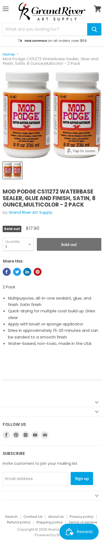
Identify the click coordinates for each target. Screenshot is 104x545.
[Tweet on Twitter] (17, 272)
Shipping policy (49, 522)
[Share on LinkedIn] (27, 272)
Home (9, 54)
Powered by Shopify (52, 535)
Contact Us (32, 516)
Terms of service (83, 522)
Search (11, 516)
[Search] (94, 29)
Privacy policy (81, 516)
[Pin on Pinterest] (38, 272)
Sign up (82, 478)
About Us (56, 516)
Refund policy (18, 522)
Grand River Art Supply (30, 212)
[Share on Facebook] (7, 272)
